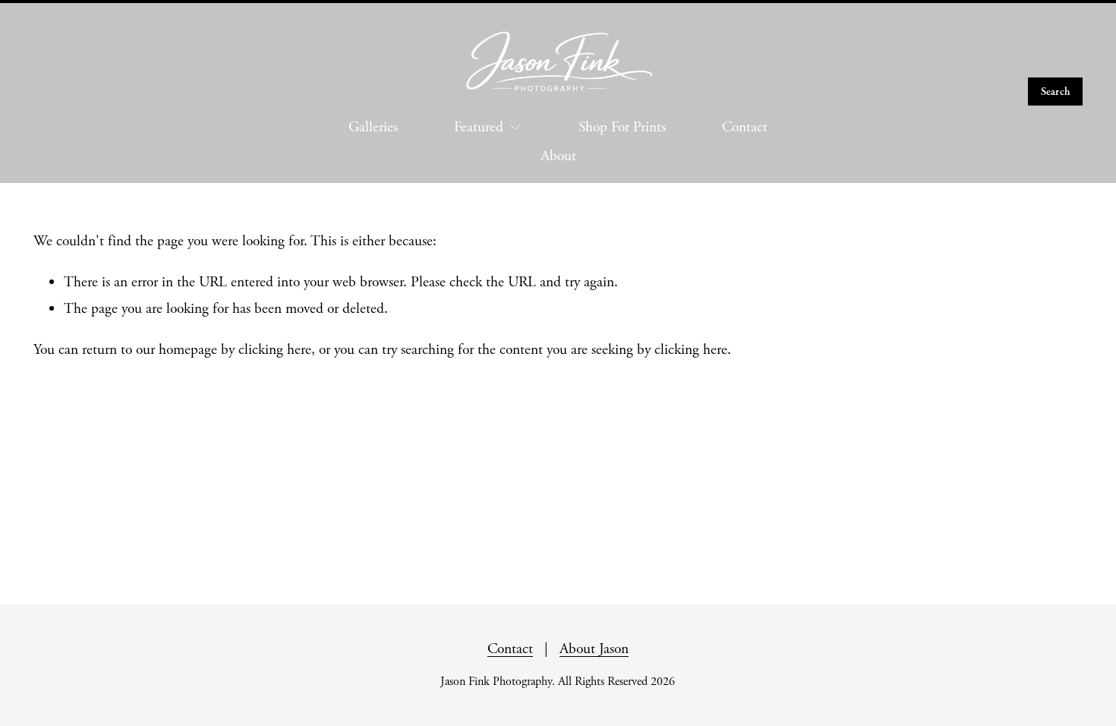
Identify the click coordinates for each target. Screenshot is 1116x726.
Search (1055, 91)
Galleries (373, 127)
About (558, 156)
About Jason (594, 648)
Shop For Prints (622, 127)
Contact (745, 127)
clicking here (274, 349)
